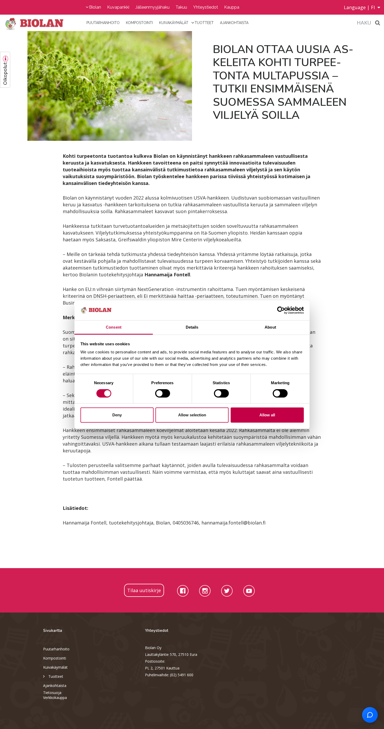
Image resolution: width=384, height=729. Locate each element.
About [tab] (270, 327)
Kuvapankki (118, 7)
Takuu (181, 7)
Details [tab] (192, 327)
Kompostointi (139, 23)
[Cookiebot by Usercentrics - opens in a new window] (281, 310)
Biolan (95, 7)
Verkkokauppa (55, 697)
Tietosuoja (52, 692)
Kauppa (231, 7)
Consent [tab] (113, 327)
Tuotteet (204, 23)
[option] (96, 86)
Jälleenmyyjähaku (152, 7)
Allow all (267, 415)
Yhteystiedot (205, 7)
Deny (117, 415)
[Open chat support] (370, 715)
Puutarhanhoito (103, 23)
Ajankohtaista (234, 23)
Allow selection (192, 415)
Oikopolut (5, 73)
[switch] (162, 393)
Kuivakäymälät (173, 23)
